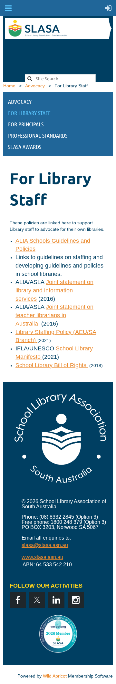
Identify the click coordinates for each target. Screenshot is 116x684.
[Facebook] (18, 600)
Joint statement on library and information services (54, 290)
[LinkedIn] (56, 600)
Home (9, 85)
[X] (37, 600)
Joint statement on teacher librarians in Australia (54, 315)
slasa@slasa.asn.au (45, 545)
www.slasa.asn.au (42, 557)
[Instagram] (76, 600)
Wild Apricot (55, 676)
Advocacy (35, 85)
